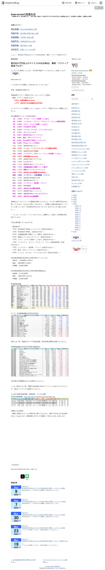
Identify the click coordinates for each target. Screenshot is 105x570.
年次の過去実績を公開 (24, 29)
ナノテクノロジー (38, 164)
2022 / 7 (77, 216)
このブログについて (77, 90)
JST (28, 313)
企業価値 (26, 167)
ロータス (34, 129)
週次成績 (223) (76, 136)
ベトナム (26, 129)
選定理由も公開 (21, 45)
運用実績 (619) (76, 120)
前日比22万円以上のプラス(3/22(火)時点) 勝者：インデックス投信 (43, 528)
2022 (75, 204)
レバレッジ (31, 143)
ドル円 (13, 394)
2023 (75, 201)
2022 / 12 (78, 206)
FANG (33, 140)
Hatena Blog (50, 568)
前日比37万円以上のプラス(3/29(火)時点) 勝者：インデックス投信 (43, 515)
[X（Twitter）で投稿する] (23, 476)
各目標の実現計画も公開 (24, 33)
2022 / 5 (77, 221)
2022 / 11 (78, 208)
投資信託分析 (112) (77, 180)
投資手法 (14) (75, 114)
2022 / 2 (77, 227)
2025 (75, 197)
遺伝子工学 (36, 178)
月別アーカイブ (76, 191)
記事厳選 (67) (75, 186)
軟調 (38, 341)
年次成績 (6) (75, 130)
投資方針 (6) (75, 108)
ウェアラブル (37, 159)
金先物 (36, 386)
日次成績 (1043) (76, 139)
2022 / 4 (77, 223)
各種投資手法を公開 (23, 41)
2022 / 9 (77, 212)
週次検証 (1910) (76, 123)
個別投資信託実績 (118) (79, 145)
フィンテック (37, 191)
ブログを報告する (60, 568)
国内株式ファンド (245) (79, 155)
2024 (75, 199)
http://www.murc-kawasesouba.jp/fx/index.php (39, 396)
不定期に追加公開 (22, 37)
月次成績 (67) (75, 133)
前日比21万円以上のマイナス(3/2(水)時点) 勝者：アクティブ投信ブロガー (39, 64)
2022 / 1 (77, 229)
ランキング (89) (76, 183)
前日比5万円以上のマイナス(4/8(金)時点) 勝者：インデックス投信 (43, 488)
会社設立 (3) (75, 127)
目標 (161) (74, 177)
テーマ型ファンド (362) (79, 158)
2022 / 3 (77, 225)
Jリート (37, 121)
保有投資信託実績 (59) (78, 142)
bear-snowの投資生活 (23, 14)
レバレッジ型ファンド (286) (80, 161)
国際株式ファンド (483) (79, 152)
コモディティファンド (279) (80, 164)
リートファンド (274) (78, 171)
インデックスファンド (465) (80, 149)
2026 (75, 195)
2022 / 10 (78, 210)
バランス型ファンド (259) (79, 167)
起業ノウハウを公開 (23, 49)
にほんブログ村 (76, 240)
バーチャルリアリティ (40, 193)
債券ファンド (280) (77, 174)
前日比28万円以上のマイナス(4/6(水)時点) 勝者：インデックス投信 (44, 501)
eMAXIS (23, 103)
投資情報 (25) (75, 111)
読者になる (99, 8)
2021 (75, 231)
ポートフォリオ (41, 258)
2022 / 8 (77, 214)
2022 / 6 (77, 219)
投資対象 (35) (75, 117)
